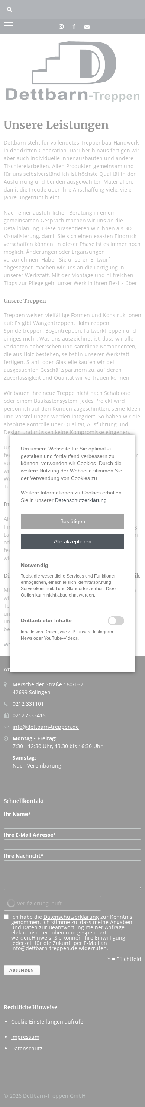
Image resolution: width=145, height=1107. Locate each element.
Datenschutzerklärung (81, 500)
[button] (72, 521)
